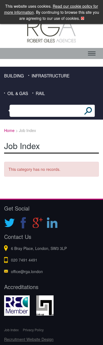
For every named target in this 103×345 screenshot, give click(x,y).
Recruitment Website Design (29, 339)
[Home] (51, 29)
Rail (40, 93)
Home (9, 130)
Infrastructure (50, 75)
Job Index (11, 329)
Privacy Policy (33, 329)
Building (14, 75)
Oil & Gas (17, 93)
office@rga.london (27, 271)
